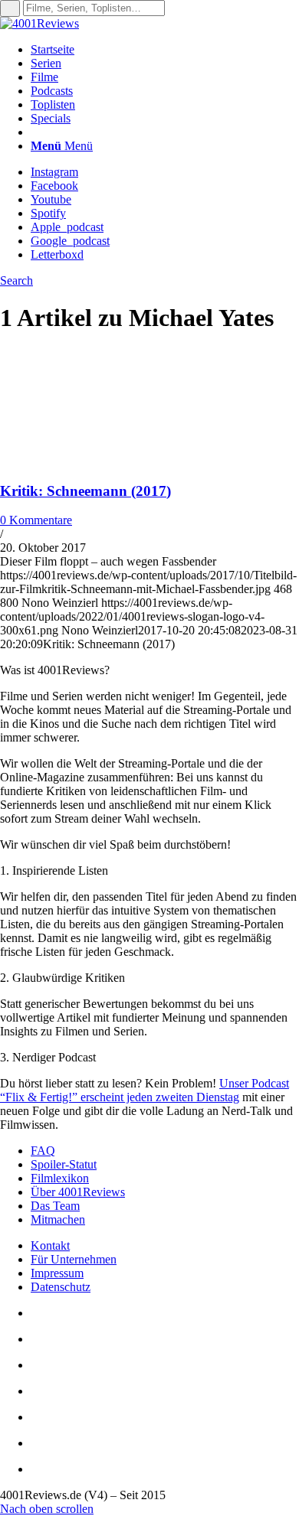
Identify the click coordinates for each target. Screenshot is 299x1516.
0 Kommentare (36, 520)
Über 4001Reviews (78, 1191)
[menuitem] (165, 50)
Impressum (57, 1273)
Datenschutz (60, 1286)
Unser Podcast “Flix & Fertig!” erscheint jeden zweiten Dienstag (144, 1090)
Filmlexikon (60, 1178)
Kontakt (50, 1245)
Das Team (55, 1205)
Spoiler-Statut (64, 1164)
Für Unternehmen (74, 1259)
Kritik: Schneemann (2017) (85, 491)
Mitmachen (58, 1219)
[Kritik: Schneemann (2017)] (99, 461)
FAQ (43, 1150)
